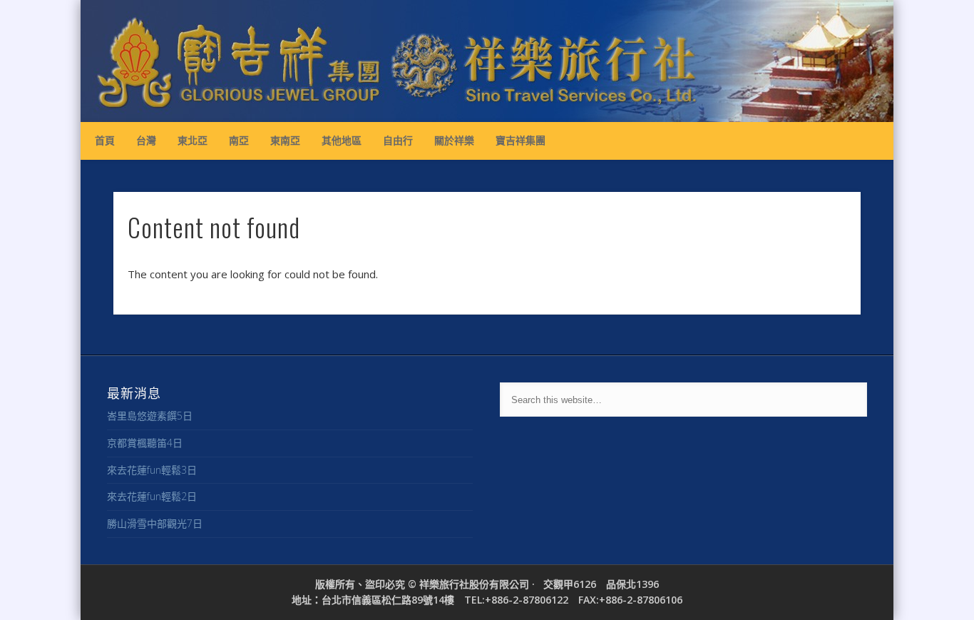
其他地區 (342, 140)
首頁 (105, 140)
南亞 (239, 140)
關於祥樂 (454, 140)
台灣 (146, 140)
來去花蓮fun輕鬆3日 (152, 470)
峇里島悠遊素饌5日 (150, 415)
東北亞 (192, 140)
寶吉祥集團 (520, 140)
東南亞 (285, 140)
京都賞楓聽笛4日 (145, 442)
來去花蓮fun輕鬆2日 (152, 496)
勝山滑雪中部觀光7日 (155, 523)
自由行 (398, 140)
